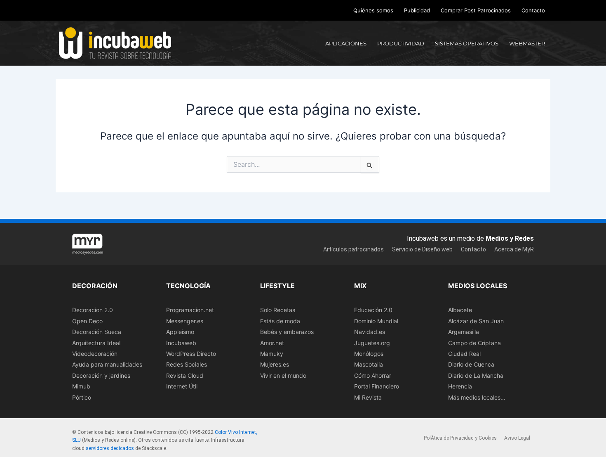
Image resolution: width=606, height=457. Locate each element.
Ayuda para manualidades (107, 364)
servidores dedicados (110, 448)
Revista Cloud (184, 375)
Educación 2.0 (373, 309)
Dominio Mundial (376, 320)
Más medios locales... (476, 397)
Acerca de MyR (514, 249)
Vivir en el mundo (283, 375)
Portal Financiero (376, 386)
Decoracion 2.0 (92, 309)
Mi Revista (368, 397)
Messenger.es (184, 320)
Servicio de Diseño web (422, 249)
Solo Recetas (277, 309)
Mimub (81, 386)
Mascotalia (368, 364)
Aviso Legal (517, 438)
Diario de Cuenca (471, 364)
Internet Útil (181, 386)
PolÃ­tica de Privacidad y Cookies (460, 438)
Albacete (460, 309)
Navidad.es (369, 331)
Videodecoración (94, 353)
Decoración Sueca (96, 331)
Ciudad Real (464, 353)
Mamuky (271, 353)
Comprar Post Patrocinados (476, 10)
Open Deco (87, 320)
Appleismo (180, 331)
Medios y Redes (510, 238)
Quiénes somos (373, 10)
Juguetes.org (372, 342)
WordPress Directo (191, 353)
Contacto (533, 10)
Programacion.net (190, 309)
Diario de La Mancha (475, 375)
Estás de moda (280, 320)
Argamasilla (463, 331)
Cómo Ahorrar (372, 375)
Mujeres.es (274, 364)
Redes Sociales (186, 364)
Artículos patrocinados (353, 249)
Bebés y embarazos (287, 331)
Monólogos (368, 353)
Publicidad (417, 10)
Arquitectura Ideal (96, 342)
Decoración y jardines (101, 375)
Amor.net (272, 342)
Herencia (460, 386)
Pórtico (81, 397)
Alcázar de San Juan (476, 320)
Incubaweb (181, 342)
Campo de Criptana (474, 342)
